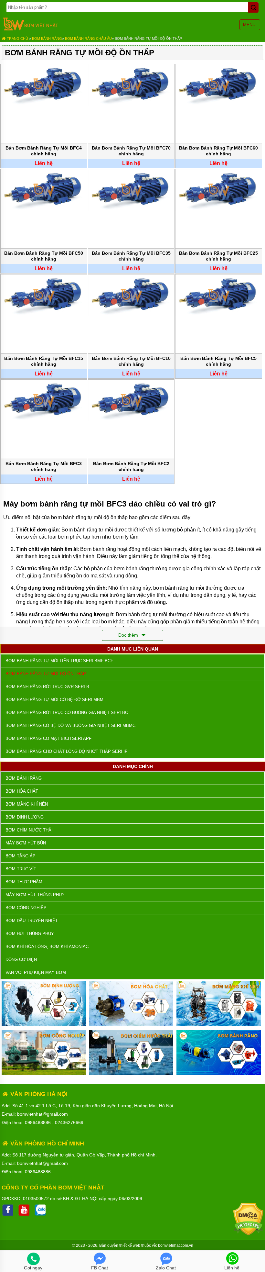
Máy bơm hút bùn (25, 843)
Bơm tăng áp (20, 856)
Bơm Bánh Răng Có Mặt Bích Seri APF (48, 738)
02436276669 (69, 1122)
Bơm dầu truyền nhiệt (31, 920)
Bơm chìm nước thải (29, 830)
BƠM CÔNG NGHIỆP (26, 907)
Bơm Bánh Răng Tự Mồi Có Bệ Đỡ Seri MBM (54, 699)
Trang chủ (17, 38)
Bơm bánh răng (47, 38)
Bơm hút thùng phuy (29, 933)
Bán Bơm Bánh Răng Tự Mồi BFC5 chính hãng (218, 361)
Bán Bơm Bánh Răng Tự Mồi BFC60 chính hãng (218, 150)
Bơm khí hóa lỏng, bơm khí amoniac (47, 946)
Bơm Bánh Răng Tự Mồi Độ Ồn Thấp (148, 38)
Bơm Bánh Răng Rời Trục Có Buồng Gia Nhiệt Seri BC (66, 712)
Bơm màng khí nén (26, 804)
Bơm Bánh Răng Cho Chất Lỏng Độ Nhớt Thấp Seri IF (66, 751)
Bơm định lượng (24, 817)
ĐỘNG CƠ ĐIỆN (21, 959)
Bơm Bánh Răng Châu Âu (88, 38)
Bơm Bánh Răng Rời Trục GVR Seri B (47, 686)
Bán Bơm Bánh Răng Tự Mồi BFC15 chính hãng (43, 361)
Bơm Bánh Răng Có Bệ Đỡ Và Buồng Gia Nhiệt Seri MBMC (70, 725)
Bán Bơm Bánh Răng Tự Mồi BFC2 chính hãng (131, 466)
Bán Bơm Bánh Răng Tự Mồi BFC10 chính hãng (131, 361)
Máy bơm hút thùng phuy (35, 894)
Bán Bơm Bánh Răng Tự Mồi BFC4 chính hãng (43, 150)
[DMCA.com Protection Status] (248, 1233)
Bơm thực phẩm (23, 881)
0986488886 (38, 1122)
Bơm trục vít (20, 868)
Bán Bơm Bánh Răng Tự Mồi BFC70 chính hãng (131, 150)
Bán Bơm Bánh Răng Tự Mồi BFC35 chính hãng (131, 256)
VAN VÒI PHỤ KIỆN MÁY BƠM (35, 972)
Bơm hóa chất (21, 791)
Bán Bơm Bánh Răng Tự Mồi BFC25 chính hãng (218, 256)
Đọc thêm (128, 635)
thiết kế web (129, 1245)
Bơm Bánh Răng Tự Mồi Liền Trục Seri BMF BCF (59, 660)
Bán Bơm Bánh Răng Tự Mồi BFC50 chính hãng (43, 256)
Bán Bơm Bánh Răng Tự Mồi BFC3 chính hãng (43, 466)
